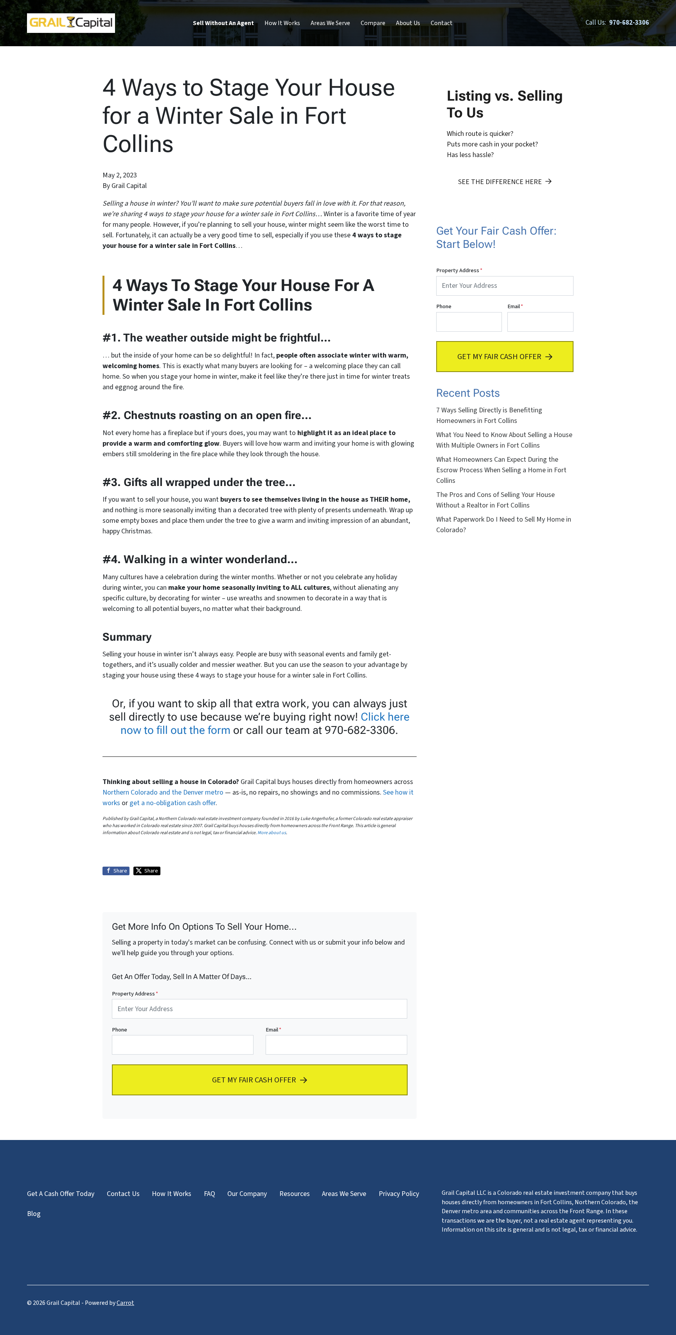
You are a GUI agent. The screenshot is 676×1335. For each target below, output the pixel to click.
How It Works (282, 23)
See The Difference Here (500, 182)
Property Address (135, 994)
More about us (271, 832)
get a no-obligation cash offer (172, 803)
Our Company (247, 1194)
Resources (294, 1194)
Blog (34, 1214)
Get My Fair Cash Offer (254, 1080)
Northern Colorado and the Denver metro (162, 792)
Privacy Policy (399, 1194)
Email (273, 1030)
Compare (373, 23)
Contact (442, 23)
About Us (408, 23)
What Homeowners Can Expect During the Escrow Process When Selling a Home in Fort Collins (501, 470)
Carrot (125, 1303)
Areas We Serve (330, 23)
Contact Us (123, 1194)
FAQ (209, 1194)
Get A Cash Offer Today (60, 1194)
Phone (119, 1030)
